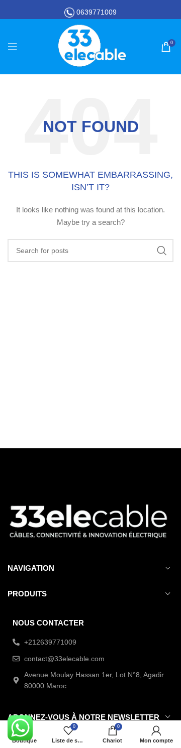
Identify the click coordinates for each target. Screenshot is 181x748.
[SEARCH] (161, 250)
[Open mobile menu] (13, 47)
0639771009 (96, 12)
